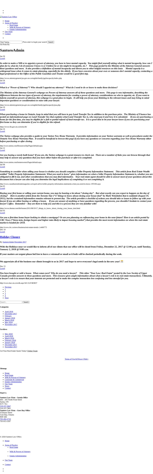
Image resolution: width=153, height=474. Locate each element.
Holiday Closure (10, 236)
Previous (8, 287)
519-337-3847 (5, 406)
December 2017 (20, 242)
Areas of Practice (11, 445)
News (7, 386)
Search (50, 42)
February (8, 316)
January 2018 (10, 318)
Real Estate (9, 375)
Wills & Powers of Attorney (15, 377)
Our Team (8, 384)
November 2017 (11, 324)
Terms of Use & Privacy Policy (76, 359)
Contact (8, 388)
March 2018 (9, 320)
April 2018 (9, 312)
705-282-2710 (5, 419)
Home (7, 373)
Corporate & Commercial (14, 380)
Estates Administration (13, 382)
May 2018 (9, 322)
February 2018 (10, 340)
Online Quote (32, 351)
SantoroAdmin (8, 242)
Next (6, 298)
